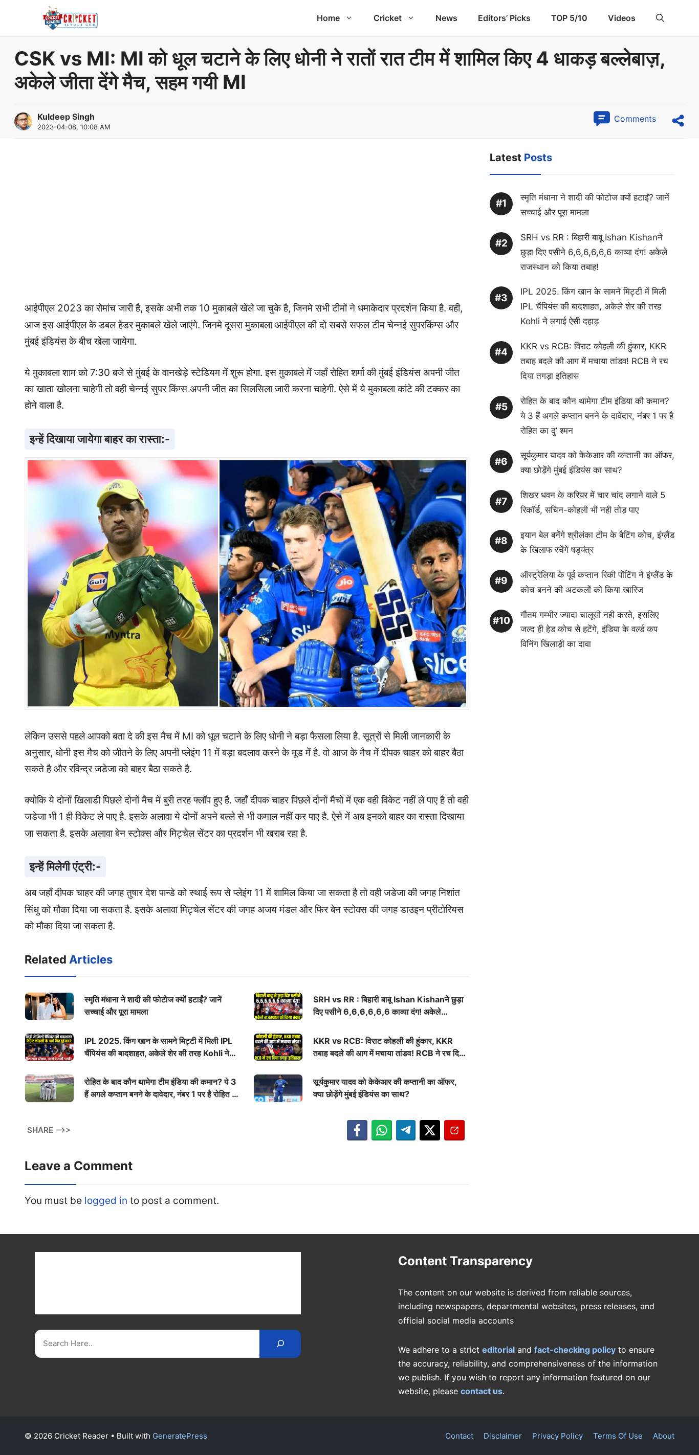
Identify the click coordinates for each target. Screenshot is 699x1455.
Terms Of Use (618, 1436)
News (446, 18)
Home (328, 18)
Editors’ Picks (504, 18)
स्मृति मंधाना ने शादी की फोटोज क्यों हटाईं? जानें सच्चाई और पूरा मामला (153, 1005)
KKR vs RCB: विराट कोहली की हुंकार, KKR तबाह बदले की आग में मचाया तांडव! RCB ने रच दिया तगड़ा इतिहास (389, 1047)
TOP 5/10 (569, 18)
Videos (622, 18)
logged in (105, 1200)
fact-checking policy (575, 1350)
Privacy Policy (557, 1436)
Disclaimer (503, 1436)
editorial (498, 1350)
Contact (459, 1436)
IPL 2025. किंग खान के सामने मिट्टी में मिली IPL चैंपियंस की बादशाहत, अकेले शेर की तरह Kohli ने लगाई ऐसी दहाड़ (158, 1047)
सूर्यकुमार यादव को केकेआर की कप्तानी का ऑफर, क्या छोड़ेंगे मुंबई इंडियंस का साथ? (384, 1088)
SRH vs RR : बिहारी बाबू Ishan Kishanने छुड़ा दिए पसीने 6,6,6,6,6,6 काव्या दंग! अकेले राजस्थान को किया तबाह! (388, 1006)
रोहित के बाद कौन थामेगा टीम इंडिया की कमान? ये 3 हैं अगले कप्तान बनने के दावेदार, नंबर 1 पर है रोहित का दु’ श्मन (162, 1088)
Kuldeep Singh (66, 116)
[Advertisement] (247, 224)
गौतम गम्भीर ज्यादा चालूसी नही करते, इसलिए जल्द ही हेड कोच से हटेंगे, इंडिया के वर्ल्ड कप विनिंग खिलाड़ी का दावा (589, 630)
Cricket (388, 18)
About (663, 1436)
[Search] (280, 1344)
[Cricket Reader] (70, 18)
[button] (660, 18)
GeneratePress (179, 1436)
